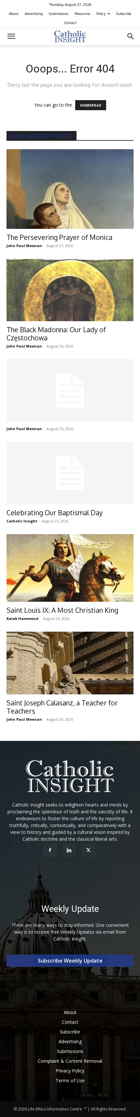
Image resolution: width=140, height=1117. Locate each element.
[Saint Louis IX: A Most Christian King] (70, 568)
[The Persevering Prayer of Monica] (70, 189)
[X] (89, 850)
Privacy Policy (70, 1071)
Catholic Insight (22, 521)
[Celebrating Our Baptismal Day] (70, 473)
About (14, 13)
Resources (82, 13)
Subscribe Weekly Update (70, 960)
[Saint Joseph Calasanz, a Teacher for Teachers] (70, 663)
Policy (100, 13)
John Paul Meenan (24, 245)
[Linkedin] (70, 850)
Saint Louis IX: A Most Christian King (62, 610)
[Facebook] (51, 850)
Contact (70, 22)
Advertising (34, 13)
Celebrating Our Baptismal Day (55, 512)
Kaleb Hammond (22, 618)
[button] (11, 36)
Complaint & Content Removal (70, 1061)
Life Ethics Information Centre (55, 1109)
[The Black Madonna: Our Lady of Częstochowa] (70, 290)
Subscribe (123, 13)
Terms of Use (70, 1080)
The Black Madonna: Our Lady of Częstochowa (56, 333)
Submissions (58, 13)
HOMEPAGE (90, 105)
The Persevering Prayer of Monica (59, 237)
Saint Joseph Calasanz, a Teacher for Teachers (62, 706)
